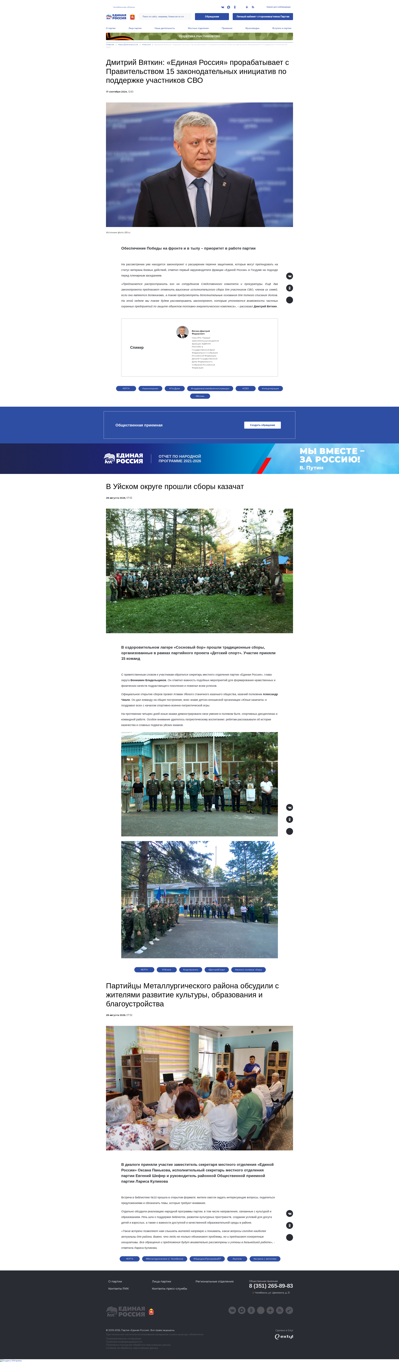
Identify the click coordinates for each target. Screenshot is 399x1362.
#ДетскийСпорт (217, 969)
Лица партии (135, 28)
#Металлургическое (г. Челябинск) (164, 1259)
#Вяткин (200, 396)
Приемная (227, 28)
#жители (237, 1259)
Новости (146, 44)
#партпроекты (190, 969)
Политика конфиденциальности (124, 1342)
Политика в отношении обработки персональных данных (138, 1345)
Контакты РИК (118, 1288)
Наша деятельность (165, 28)
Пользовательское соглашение (123, 1338)
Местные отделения (198, 28)
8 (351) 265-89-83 (271, 1286)
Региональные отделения (215, 1281)
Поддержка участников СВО (199, 36)
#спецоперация (270, 388)
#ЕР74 (126, 388)
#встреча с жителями (265, 1259)
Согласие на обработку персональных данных (132, 1348)
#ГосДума (174, 388)
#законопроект (150, 388)
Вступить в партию (281, 28)
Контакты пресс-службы (169, 1288)
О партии (110, 28)
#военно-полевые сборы (248, 969)
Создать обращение (262, 425)
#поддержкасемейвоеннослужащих (210, 388)
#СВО (246, 388)
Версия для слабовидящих (278, 7)
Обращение (212, 16)
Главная (110, 44)
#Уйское (166, 969)
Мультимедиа (252, 28)
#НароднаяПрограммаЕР (207, 1259)
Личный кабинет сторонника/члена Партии (262, 16)
